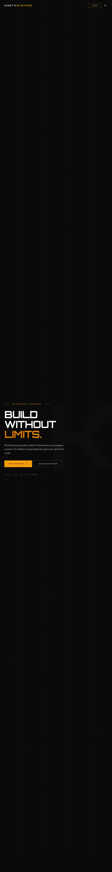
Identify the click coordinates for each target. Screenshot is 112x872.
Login (95, 5)
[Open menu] (105, 5)
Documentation (48, 464)
